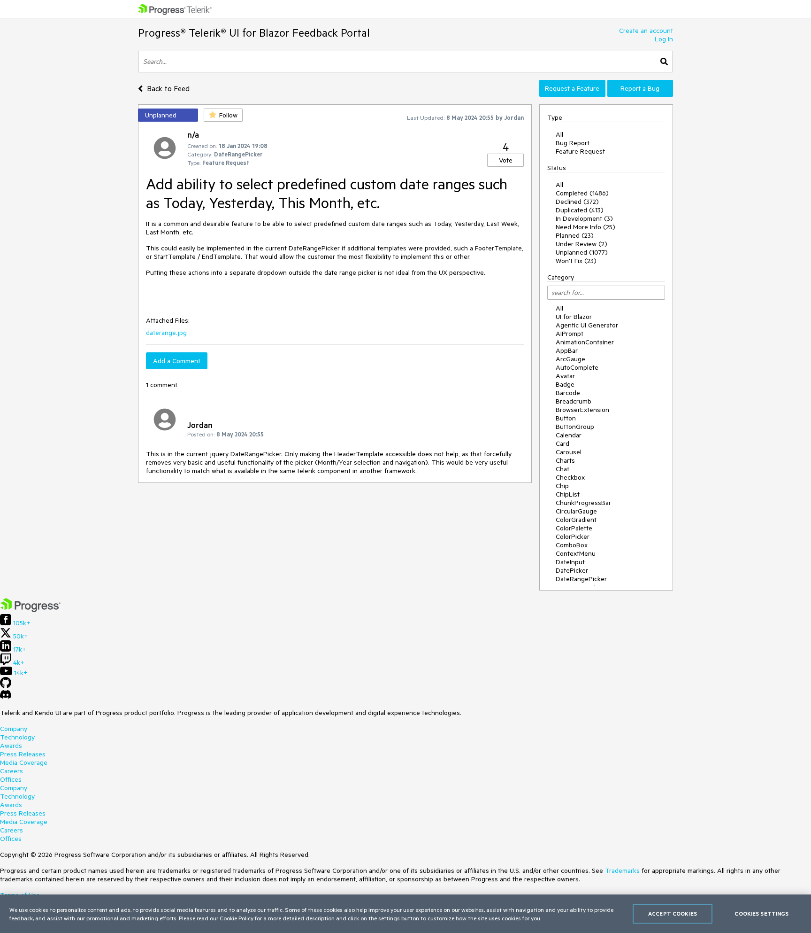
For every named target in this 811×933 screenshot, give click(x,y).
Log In (664, 39)
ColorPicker (572, 536)
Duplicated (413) (580, 210)
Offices (11, 779)
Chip (562, 486)
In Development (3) (584, 218)
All (559, 134)
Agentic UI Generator (587, 325)
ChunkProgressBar (583, 502)
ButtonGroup (575, 426)
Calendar (568, 435)
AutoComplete (577, 367)
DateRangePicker (581, 579)
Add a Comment (176, 361)
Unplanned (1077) (582, 252)
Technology (17, 737)
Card (562, 443)
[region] (405, 913)
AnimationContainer (585, 342)
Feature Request (580, 151)
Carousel (568, 452)
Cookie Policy (236, 918)
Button (566, 418)
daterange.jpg (166, 332)
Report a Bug (639, 88)
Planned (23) (575, 235)
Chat (562, 469)
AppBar (567, 350)
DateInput (570, 562)
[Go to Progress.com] (30, 610)
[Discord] (5, 696)
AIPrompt (569, 333)
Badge (565, 384)
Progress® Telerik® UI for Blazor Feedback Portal (254, 32)
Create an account (646, 30)
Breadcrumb (573, 401)
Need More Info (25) (585, 227)
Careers (11, 771)
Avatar (565, 376)
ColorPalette (574, 528)
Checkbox (570, 477)
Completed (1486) (582, 193)
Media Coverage (23, 762)
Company (13, 728)
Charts (565, 460)
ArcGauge (570, 359)
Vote (506, 160)
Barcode (568, 393)
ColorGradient (576, 519)
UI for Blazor (574, 316)
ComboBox (572, 545)
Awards (11, 745)
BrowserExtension (582, 409)
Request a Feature (572, 88)
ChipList (568, 494)
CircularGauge (576, 511)
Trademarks (622, 870)
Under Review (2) (581, 244)
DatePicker (572, 570)
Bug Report (572, 143)
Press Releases (23, 754)
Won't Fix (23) (576, 261)
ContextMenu (576, 553)
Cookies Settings (761, 913)
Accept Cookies (672, 913)
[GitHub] (5, 686)
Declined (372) (577, 201)
